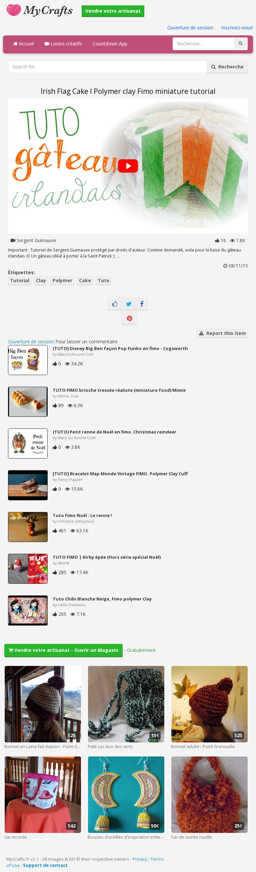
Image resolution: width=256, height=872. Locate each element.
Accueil (26, 43)
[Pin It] (129, 318)
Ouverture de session (190, 27)
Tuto (103, 280)
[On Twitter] (129, 304)
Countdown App (110, 43)
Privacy (140, 859)
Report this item (225, 333)
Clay (41, 280)
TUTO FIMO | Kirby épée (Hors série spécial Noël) (107, 557)
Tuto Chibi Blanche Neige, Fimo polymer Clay (102, 599)
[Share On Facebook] (142, 304)
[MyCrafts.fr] (40, 9)
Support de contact (45, 865)
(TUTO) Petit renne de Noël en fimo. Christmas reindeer (114, 432)
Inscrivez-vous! (237, 27)
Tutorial (19, 280)
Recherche (230, 66)
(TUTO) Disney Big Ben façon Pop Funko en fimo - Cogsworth (120, 348)
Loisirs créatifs (65, 43)
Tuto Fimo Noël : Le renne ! (82, 515)
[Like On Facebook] (115, 304)
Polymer (62, 280)
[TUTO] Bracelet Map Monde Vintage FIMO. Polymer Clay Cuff (120, 474)
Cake (85, 280)
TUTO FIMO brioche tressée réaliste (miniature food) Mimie (119, 390)
